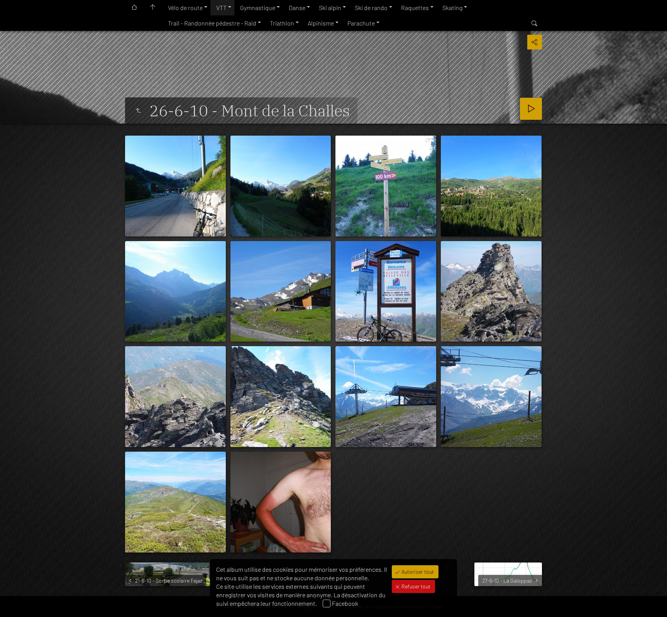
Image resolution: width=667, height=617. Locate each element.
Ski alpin (330, 7)
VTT (221, 7)
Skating (452, 7)
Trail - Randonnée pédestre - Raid (212, 23)
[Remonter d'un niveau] (138, 110)
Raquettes (415, 7)
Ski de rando (371, 7)
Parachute (361, 23)
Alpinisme (321, 23)
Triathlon (282, 23)
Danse (297, 7)
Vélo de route (185, 7)
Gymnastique (257, 7)
